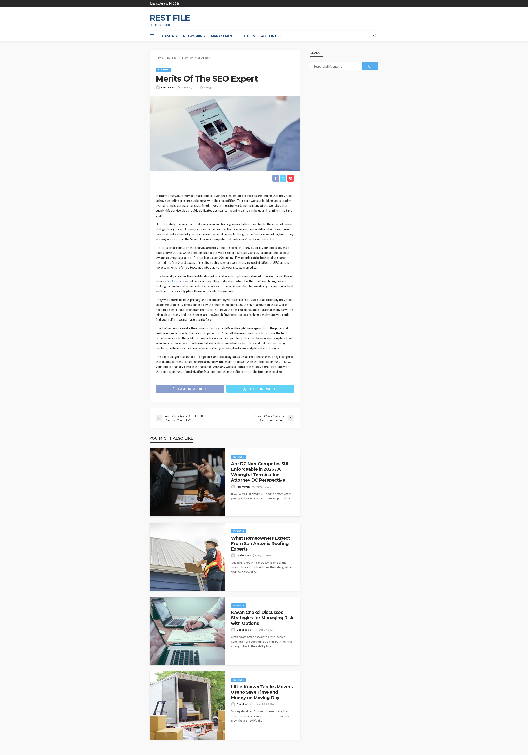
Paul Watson (244, 555)
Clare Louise (244, 629)
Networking (194, 36)
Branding (169, 36)
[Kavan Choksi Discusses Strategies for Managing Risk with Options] (187, 631)
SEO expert (175, 281)
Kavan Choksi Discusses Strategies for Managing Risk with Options (262, 618)
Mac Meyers (168, 87)
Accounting (271, 36)
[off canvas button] (152, 36)
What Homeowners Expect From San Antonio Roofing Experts (260, 543)
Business (247, 36)
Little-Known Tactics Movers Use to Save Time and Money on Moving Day (262, 692)
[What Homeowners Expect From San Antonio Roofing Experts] (187, 557)
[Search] (374, 36)
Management (222, 36)
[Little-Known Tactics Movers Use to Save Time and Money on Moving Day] (187, 705)
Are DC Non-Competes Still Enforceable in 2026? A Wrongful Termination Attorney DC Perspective (260, 472)
